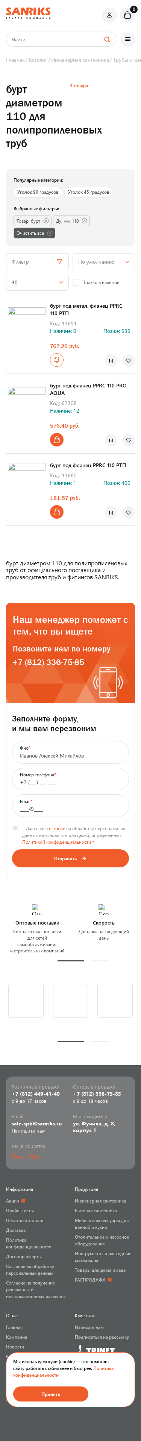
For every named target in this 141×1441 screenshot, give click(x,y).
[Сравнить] (111, 360)
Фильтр (20, 261)
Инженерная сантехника (100, 1201)
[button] (71, 960)
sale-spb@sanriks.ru (37, 1123)
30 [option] (15, 282)
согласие (56, 828)
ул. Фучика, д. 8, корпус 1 (94, 1127)
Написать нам (89, 1327)
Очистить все (30, 233)
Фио (25, 748)
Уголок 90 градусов (38, 192)
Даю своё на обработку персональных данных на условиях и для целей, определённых (73, 835)
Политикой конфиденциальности (56, 842)
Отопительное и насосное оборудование (102, 1240)
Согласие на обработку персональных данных (30, 1269)
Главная (14, 1327)
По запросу (57, 360)
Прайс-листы (20, 1210)
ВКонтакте (34, 1156)
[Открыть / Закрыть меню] (127, 39)
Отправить (65, 858)
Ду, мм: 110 (67, 221)
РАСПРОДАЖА (90, 1280)
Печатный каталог (25, 1220)
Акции (12, 1201)
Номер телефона (38, 774)
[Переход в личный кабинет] (109, 15)
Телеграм (17, 1156)
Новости (15, 1347)
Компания (16, 1337)
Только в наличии (101, 282)
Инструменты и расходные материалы (103, 1256)
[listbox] (104, 261)
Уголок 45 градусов (88, 192)
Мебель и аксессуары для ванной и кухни (102, 1223)
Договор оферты (24, 1256)
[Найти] (106, 39)
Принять (50, 1394)
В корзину (57, 439)
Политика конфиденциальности (29, 1243)
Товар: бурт (28, 221)
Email (26, 801)
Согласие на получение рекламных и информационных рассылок (36, 1289)
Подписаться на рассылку (102, 1337)
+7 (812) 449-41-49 (36, 1093)
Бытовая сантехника (96, 1210)
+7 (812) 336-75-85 (48, 662)
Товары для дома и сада (100, 1270)
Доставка (16, 1230)
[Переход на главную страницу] (28, 13)
